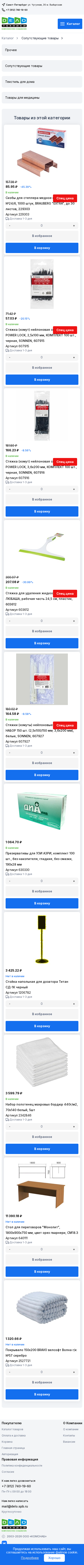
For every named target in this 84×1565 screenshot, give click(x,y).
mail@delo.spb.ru (15, 1506)
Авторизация (10, 1454)
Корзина (7, 1441)
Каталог (73, 24)
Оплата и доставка (14, 1435)
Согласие (8, 1471)
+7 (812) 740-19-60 (17, 10)
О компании (70, 1429)
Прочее (11, 50)
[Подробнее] (42, 177)
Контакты (69, 1435)
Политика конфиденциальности (22, 1465)
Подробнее (30, 1558)
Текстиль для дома (19, 81)
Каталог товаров (12, 1429)
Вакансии (69, 1441)
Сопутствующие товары (40, 38)
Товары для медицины (22, 97)
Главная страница (13, 1448)
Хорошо (54, 1558)
